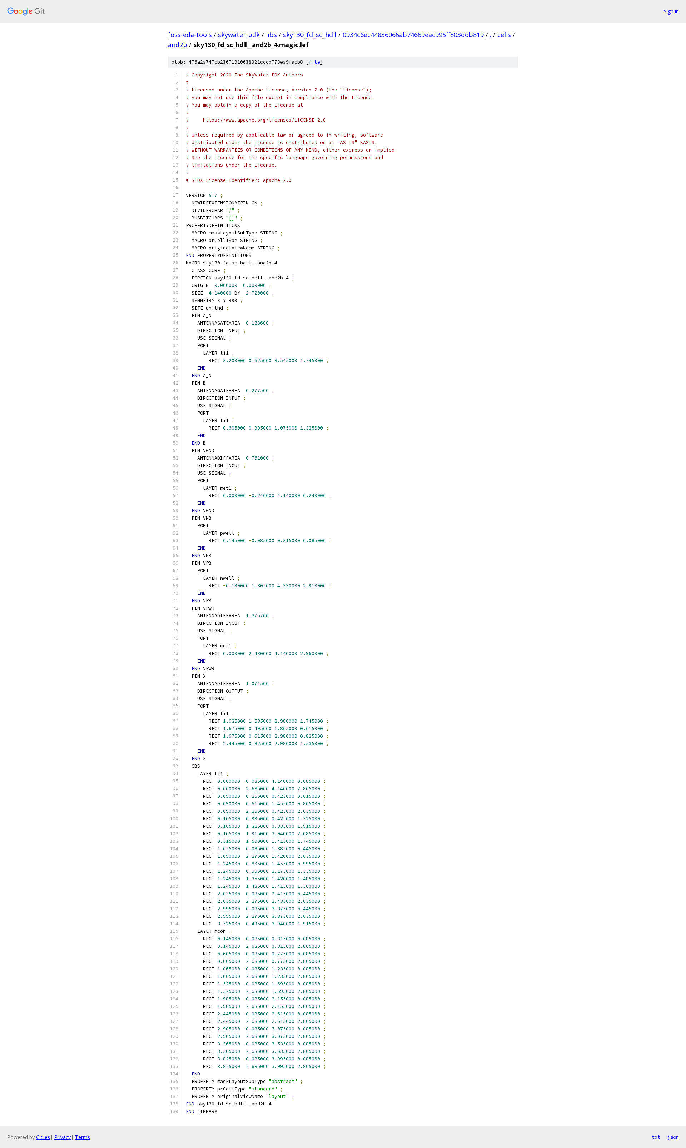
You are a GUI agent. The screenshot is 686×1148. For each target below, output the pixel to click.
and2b (177, 44)
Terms (82, 1137)
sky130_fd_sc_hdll (310, 34)
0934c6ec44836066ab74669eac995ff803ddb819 (413, 34)
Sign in (671, 11)
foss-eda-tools (190, 34)
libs (271, 34)
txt (656, 1137)
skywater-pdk (239, 34)
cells (504, 34)
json (673, 1137)
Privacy (62, 1137)
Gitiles (43, 1137)
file (314, 62)
